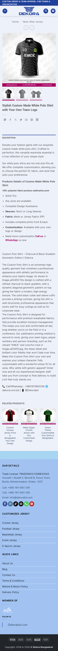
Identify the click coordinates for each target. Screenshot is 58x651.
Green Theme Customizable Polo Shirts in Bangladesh (47, 432)
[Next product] (26, 27)
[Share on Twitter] (21, 119)
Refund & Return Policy (15, 586)
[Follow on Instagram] (10, 503)
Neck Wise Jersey (33, 21)
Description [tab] (8, 138)
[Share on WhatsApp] (5, 119)
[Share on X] (15, 119)
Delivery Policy (10, 592)
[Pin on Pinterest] (31, 119)
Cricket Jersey (10, 522)
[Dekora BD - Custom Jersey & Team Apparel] (29, 11)
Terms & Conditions (13, 580)
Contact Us (8, 574)
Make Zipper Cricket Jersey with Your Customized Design (29, 434)
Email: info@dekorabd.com (17, 497)
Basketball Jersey (12, 534)
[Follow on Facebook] (5, 503)
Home (15, 21)
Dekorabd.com (18, 625)
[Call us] (26, 503)
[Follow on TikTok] (15, 503)
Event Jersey (9, 540)
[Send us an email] (21, 503)
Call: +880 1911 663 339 (16, 487)
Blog (4, 569)
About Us (7, 563)
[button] (5, 11)
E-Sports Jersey (11, 545)
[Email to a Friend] (26, 119)
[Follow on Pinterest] (31, 503)
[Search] (45, 11)
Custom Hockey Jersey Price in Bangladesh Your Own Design (10, 435)
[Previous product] (32, 27)
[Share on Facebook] (10, 119)
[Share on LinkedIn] (37, 119)
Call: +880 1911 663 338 (16, 492)
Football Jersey (10, 528)
